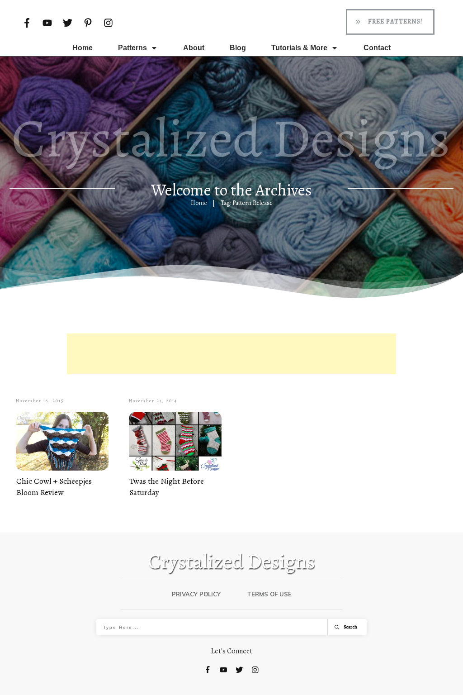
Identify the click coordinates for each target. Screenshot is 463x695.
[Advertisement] (231, 353)
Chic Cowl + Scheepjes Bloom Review (54, 487)
